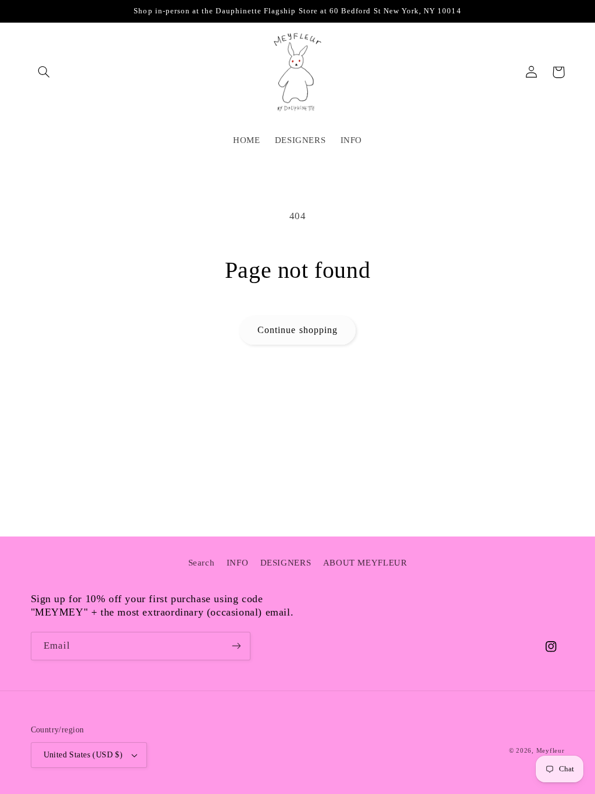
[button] (44, 72)
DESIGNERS (285, 562)
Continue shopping (297, 330)
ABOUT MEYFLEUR (365, 562)
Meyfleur (550, 750)
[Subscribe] (236, 646)
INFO (238, 562)
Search (201, 562)
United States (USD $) (83, 754)
